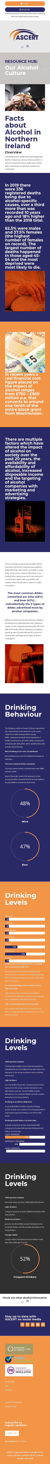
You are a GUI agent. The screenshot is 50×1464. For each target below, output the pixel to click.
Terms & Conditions (13, 1402)
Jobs (7, 1385)
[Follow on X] (28, 1325)
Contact (8, 1390)
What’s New (10, 1381)
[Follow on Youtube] (38, 1325)
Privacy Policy (10, 1406)
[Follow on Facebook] (22, 1325)
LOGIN (26, 3)
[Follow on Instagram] (43, 1325)
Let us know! (15, 1441)
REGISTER (26, 9)
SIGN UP (12, 1433)
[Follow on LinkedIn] (33, 1325)
